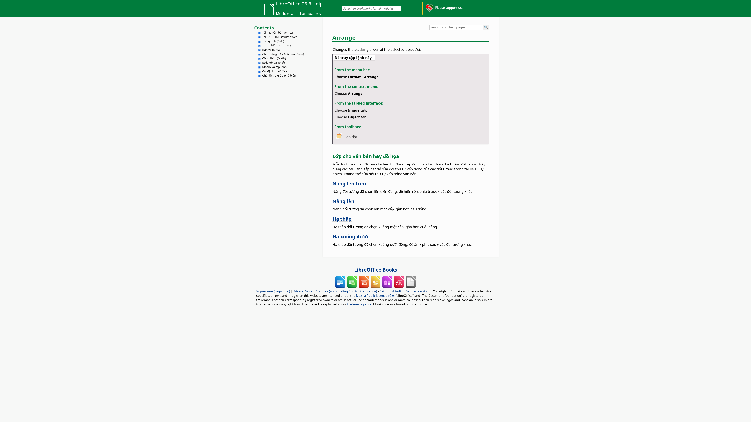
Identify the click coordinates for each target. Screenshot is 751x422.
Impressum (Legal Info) (273, 291)
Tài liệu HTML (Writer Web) (280, 37)
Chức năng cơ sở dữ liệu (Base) (283, 54)
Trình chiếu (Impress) (276, 45)
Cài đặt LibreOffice (274, 71)
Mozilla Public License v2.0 (375, 295)
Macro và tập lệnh (274, 67)
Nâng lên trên (349, 183)
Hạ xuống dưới (350, 236)
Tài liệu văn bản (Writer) (278, 32)
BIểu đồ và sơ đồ (273, 62)
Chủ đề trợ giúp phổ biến (279, 75)
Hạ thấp (342, 218)
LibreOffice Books (375, 269)
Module (282, 13)
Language (309, 13)
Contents (264, 27)
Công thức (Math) (274, 58)
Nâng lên (343, 201)
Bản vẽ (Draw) (271, 50)
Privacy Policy (303, 291)
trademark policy (359, 304)
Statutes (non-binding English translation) (346, 291)
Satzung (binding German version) (404, 291)
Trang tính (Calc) (273, 41)
